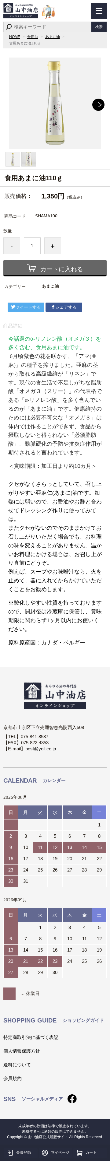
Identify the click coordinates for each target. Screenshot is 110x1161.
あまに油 (52, 37)
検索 (99, 27)
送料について (17, 1064)
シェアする (66, 307)
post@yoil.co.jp (40, 748)
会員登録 (23, 1152)
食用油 (32, 37)
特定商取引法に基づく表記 (30, 1037)
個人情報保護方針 (21, 1051)
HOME (14, 37)
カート (91, 1152)
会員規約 (12, 1078)
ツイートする (28, 307)
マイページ (60, 1152)
